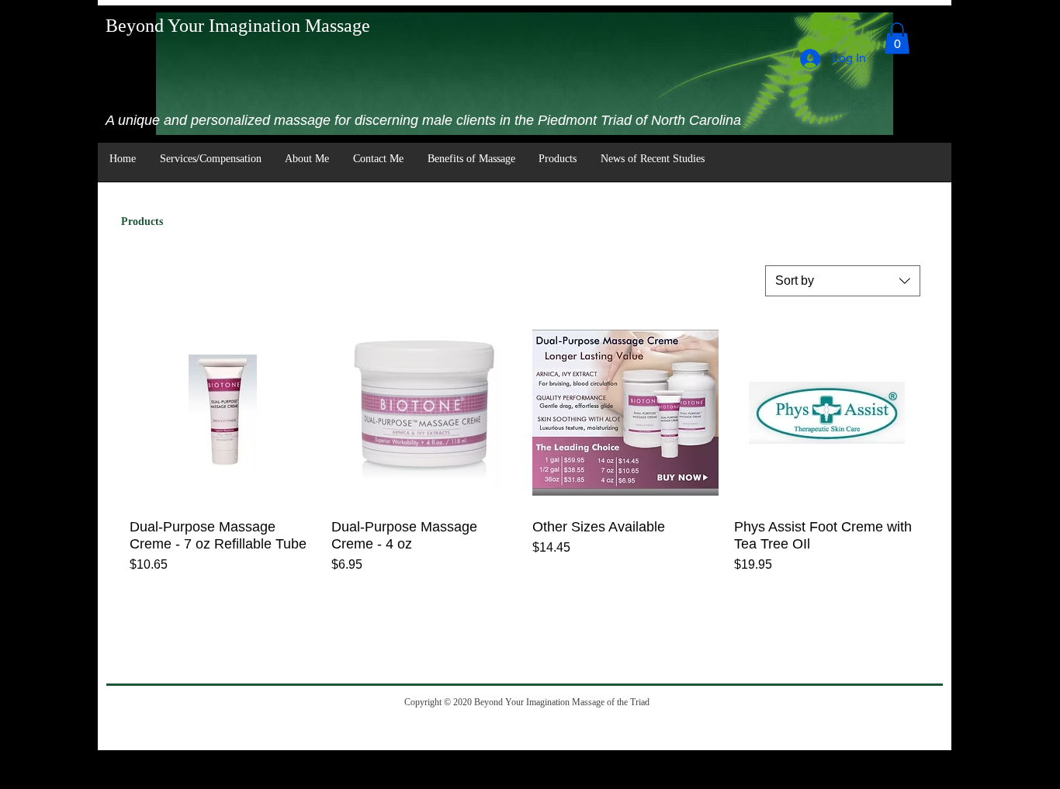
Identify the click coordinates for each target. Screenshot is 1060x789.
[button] (897, 38)
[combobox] (842, 280)
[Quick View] (223, 413)
